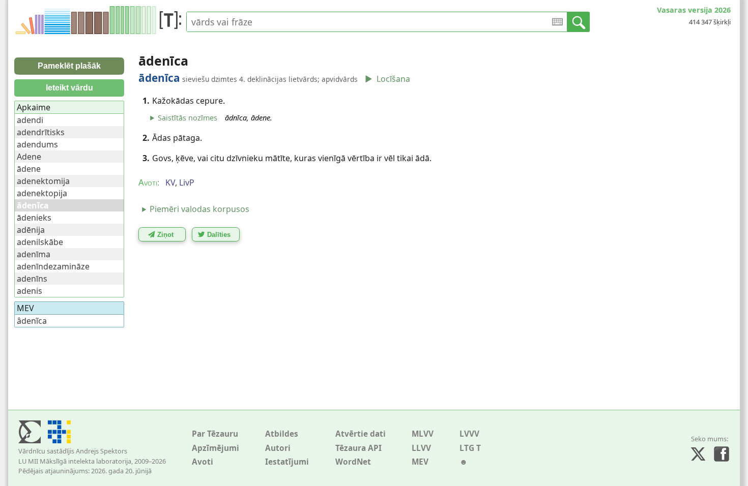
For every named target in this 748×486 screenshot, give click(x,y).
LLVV (421, 448)
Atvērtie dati (360, 434)
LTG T (470, 448)
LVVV (469, 434)
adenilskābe (40, 242)
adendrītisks (41, 132)
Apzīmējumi (215, 448)
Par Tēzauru (215, 434)
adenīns (32, 278)
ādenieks (34, 217)
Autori (278, 448)
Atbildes (281, 434)
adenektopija (42, 193)
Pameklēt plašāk (69, 66)
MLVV (423, 434)
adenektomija (43, 181)
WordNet (353, 462)
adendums (37, 144)
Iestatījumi (287, 462)
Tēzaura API (358, 448)
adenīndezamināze (53, 266)
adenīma (33, 254)
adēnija (31, 229)
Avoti (202, 462)
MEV (420, 462)
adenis (29, 290)
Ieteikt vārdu (69, 87)
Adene (29, 156)
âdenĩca (32, 320)
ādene (29, 168)
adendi (30, 120)
